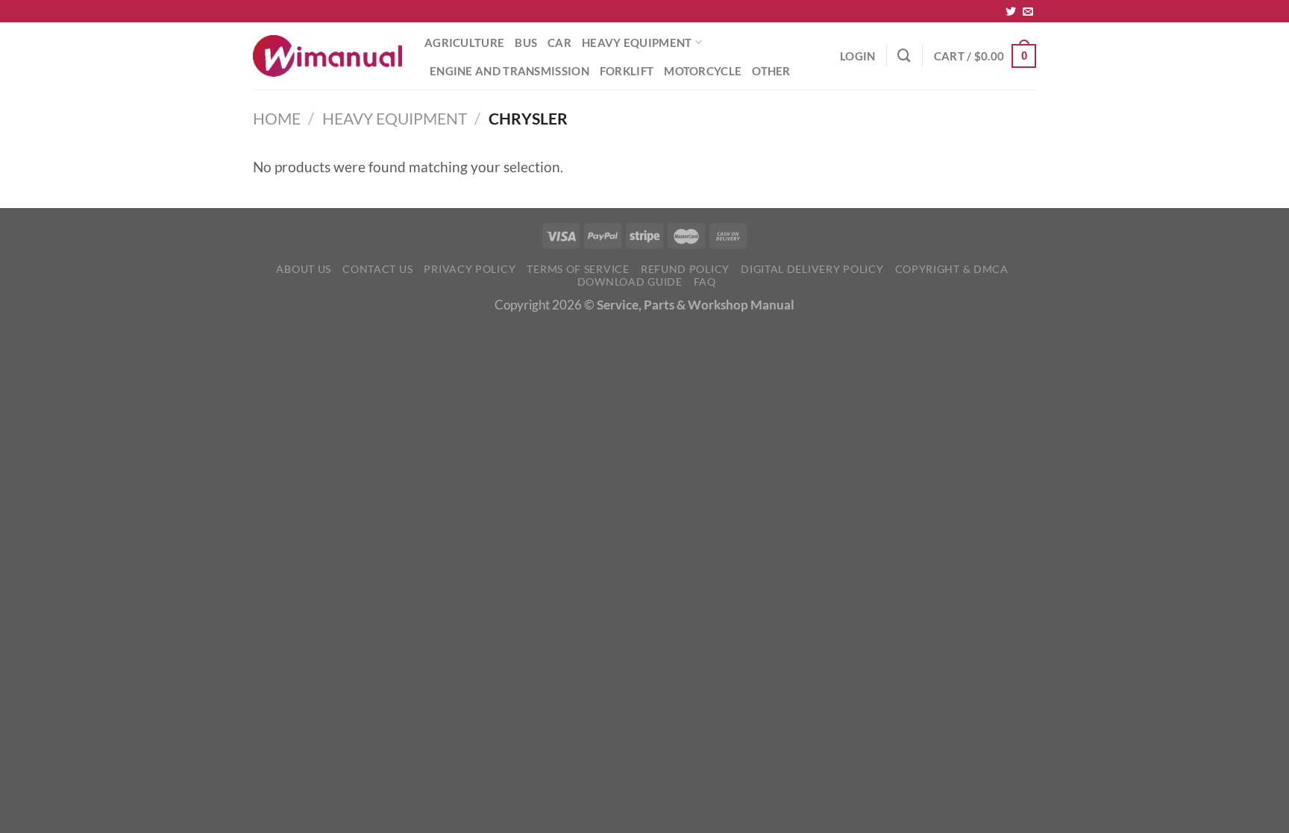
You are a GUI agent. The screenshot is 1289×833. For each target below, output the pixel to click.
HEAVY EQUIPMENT (636, 42)
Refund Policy (685, 269)
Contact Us (377, 269)
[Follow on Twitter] (1011, 12)
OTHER (771, 71)
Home (277, 118)
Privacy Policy (469, 269)
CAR (559, 42)
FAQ (705, 281)
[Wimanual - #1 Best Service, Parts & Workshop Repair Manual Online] (327, 56)
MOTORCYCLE (702, 71)
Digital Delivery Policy (812, 269)
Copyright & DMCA (952, 269)
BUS (526, 42)
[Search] (904, 55)
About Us (303, 269)
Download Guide (630, 281)
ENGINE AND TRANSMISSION (509, 71)
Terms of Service (578, 269)
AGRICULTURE (464, 42)
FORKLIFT (626, 71)
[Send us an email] (1028, 12)
